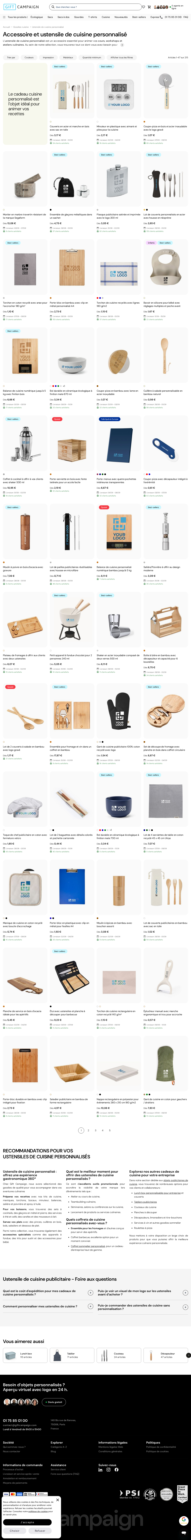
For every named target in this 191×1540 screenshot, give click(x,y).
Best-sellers (139, 17)
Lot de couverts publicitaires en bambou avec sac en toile (165, 924)
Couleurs (29, 57)
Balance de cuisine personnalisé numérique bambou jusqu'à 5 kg (114, 569)
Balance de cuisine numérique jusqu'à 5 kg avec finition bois (24, 392)
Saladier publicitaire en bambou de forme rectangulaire (69, 1101)
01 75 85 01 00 (15, 1420)
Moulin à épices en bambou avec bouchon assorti (114, 924)
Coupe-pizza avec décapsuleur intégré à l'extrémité (166, 480)
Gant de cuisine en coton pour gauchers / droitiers (165, 1101)
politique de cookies (38, 1511)
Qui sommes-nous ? (14, 1447)
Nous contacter (11, 1451)
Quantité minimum (92, 57)
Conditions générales (110, 1451)
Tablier (71, 1353)
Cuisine (106, 17)
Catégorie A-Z (59, 1447)
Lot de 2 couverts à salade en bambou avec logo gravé (23, 748)
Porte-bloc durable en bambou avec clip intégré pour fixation (25, 1101)
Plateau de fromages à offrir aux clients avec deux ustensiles (24, 657)
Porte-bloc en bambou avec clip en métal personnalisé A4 (69, 304)
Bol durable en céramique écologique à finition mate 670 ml (71, 392)
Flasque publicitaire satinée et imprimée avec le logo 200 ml (118, 216)
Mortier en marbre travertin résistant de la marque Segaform (24, 216)
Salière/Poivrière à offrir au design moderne (162, 569)
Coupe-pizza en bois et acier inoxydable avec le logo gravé (165, 128)
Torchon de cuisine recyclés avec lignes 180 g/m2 (118, 304)
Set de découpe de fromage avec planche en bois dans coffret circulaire (164, 748)
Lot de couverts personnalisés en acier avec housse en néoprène (164, 216)
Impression (48, 57)
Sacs (50, 17)
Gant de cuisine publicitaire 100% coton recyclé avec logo (118, 748)
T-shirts (92, 17)
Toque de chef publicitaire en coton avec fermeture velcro (25, 836)
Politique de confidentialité (161, 1447)
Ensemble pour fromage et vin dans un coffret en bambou (70, 748)
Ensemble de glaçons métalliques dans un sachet (71, 216)
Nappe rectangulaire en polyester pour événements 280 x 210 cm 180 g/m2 (118, 1101)
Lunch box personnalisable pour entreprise (157, 1193)
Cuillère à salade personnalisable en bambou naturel (163, 392)
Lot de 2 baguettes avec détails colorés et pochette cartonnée (71, 836)
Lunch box (26, 1353)
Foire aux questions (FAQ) (65, 1473)
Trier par (11, 57)
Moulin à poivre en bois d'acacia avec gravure (23, 569)
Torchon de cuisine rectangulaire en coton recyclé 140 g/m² (116, 1013)
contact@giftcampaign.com (20, 1425)
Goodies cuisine (21, 27)
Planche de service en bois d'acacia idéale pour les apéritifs (22, 1013)
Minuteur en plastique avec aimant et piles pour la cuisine (117, 128)
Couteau (119, 1353)
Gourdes (79, 17)
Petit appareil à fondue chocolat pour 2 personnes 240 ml (71, 657)
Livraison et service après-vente (21, 1473)
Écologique (37, 17)
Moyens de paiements (15, 1482)
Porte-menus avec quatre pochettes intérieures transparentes (116, 480)
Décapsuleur (168, 1353)
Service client (58, 1469)
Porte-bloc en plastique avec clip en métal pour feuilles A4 (69, 924)
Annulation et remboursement (19, 1478)
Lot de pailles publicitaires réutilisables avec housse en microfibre (71, 569)
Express (155, 17)
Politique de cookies (157, 1451)
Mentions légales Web (110, 1447)
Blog (53, 1451)
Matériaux (68, 57)
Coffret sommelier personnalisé (88, 1246)
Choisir (14, 1530)
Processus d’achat (13, 1469)
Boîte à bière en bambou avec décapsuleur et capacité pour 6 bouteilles (161, 658)
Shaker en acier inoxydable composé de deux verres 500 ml (118, 657)
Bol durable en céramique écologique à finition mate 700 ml (118, 836)
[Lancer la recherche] (52, 7)
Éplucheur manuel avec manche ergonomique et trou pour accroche (163, 1013)
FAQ (186, 17)
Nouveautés (121, 17)
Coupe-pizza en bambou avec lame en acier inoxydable (117, 392)
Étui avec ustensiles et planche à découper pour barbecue (67, 1013)
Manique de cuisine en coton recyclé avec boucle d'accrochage (22, 924)
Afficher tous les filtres (122, 57)
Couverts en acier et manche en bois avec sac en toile (69, 128)
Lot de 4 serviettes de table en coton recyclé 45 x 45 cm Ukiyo (163, 836)
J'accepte (27, 1522)
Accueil (6, 27)
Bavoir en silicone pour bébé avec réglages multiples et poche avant (162, 304)
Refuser (40, 1530)
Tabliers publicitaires (145, 1202)
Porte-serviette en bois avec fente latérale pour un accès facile (68, 480)
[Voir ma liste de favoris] (143, 7)
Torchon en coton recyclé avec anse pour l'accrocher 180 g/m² (25, 304)
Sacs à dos (63, 17)
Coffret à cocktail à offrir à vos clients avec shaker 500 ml (23, 480)
